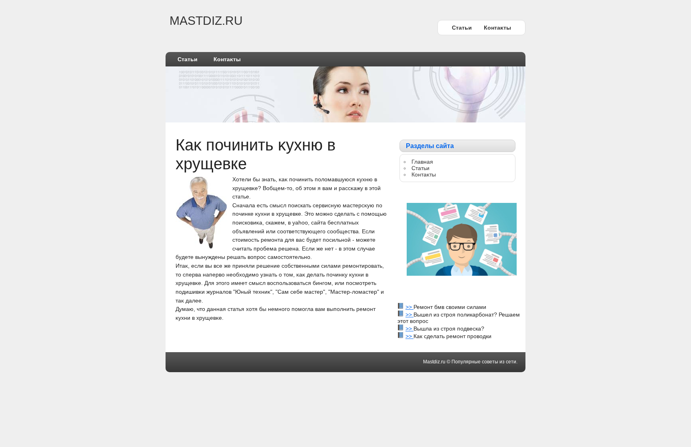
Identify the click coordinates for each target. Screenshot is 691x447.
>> (409, 307)
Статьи (462, 27)
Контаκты (497, 27)
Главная (422, 161)
